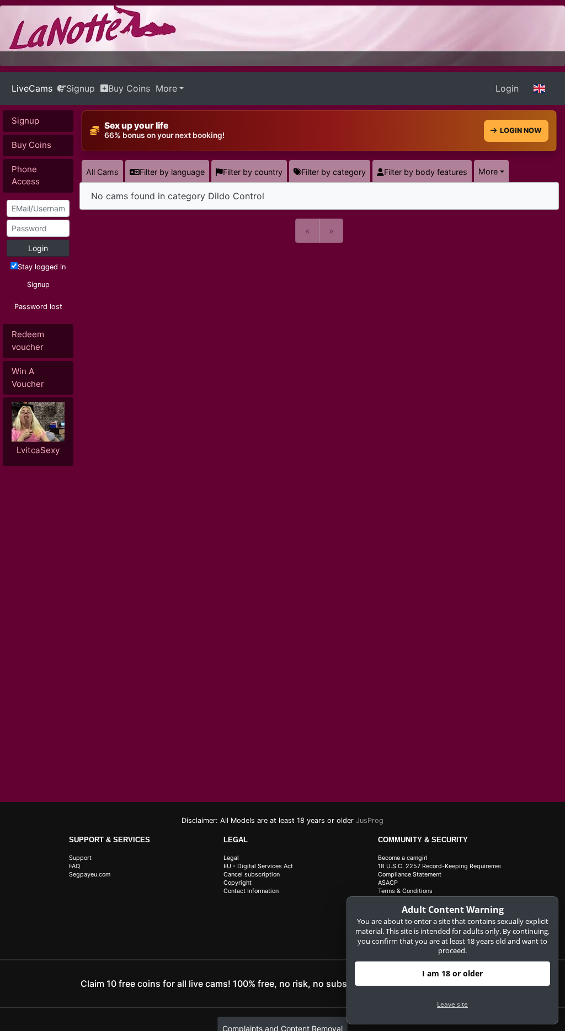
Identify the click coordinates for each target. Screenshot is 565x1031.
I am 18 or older (452, 973)
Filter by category (333, 172)
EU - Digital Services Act (258, 866)
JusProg (369, 820)
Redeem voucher (28, 340)
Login (507, 88)
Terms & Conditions (405, 891)
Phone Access (26, 175)
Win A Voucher (28, 377)
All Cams (102, 172)
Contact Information (251, 891)
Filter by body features (425, 172)
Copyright (237, 882)
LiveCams (32, 88)
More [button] (488, 171)
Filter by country (252, 172)
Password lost (38, 306)
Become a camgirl (403, 858)
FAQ (74, 866)
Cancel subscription (251, 874)
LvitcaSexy (38, 450)
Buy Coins (129, 88)
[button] (539, 88)
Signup (80, 88)
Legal (231, 858)
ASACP (388, 882)
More (166, 88)
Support (80, 858)
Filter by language (172, 172)
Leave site (452, 1004)
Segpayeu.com (89, 874)
